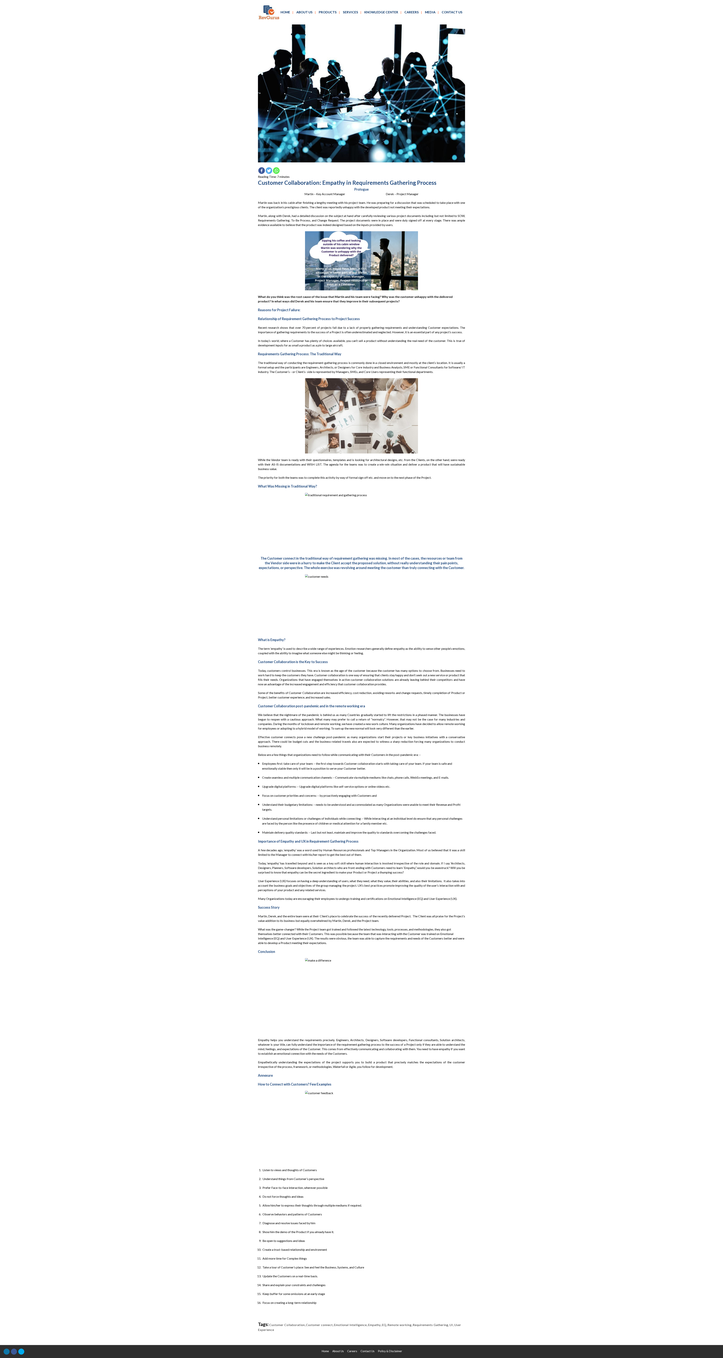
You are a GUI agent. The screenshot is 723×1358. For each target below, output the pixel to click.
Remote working (399, 1325)
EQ (384, 1325)
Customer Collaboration (287, 1325)
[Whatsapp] (276, 170)
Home (325, 1351)
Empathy (374, 1325)
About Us (338, 1351)
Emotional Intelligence (350, 1325)
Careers (352, 1351)
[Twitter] (269, 170)
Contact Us (367, 1351)
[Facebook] (261, 170)
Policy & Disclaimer (390, 1351)
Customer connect (319, 1325)
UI (451, 1325)
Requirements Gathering (430, 1325)
